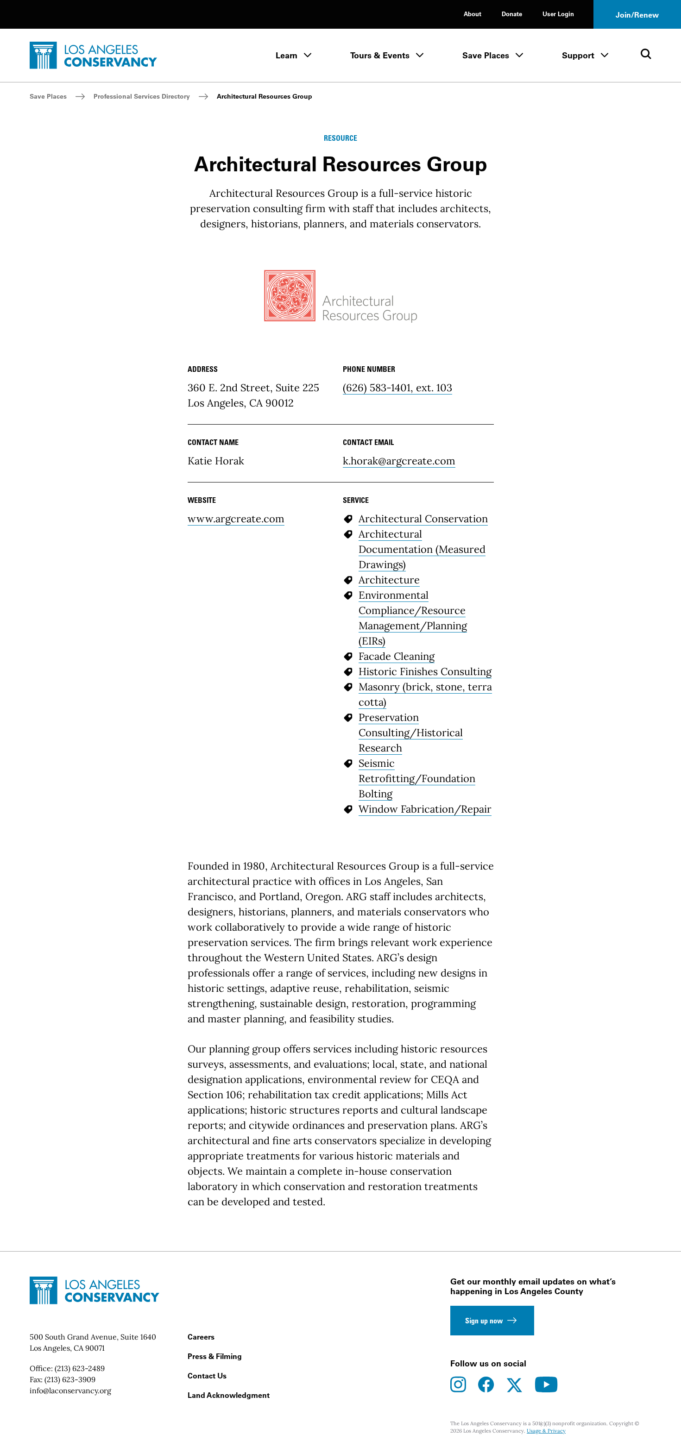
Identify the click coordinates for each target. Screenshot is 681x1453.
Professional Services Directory (142, 96)
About (472, 14)
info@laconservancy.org (70, 1390)
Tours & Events (380, 55)
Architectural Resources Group (264, 96)
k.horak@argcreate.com (399, 460)
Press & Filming (215, 1356)
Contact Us (207, 1375)
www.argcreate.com (236, 518)
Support (578, 55)
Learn (286, 55)
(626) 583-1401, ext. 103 (397, 387)
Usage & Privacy (546, 1431)
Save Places (485, 55)
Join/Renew (637, 14)
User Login (558, 14)
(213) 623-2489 (80, 1368)
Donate (512, 14)
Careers (201, 1336)
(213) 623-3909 (69, 1379)
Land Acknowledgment (229, 1395)
